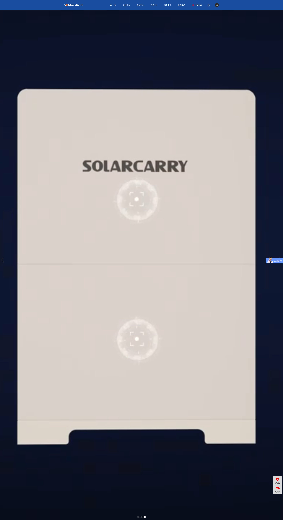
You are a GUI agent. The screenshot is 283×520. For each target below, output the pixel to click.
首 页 (113, 5)
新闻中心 (140, 5)
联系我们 (181, 5)
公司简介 (126, 5)
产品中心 (154, 5)
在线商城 (198, 5)
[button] (138, 517)
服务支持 (167, 5)
